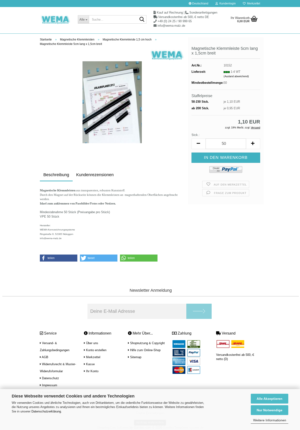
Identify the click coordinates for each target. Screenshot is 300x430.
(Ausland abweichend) (236, 76)
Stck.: (195, 135)
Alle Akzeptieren (269, 399)
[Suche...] (142, 19)
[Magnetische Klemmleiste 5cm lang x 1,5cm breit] (112, 102)
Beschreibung (56, 174)
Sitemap (135, 357)
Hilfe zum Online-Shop (145, 350)
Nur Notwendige (269, 410)
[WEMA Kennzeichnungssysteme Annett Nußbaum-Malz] (55, 20)
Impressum (49, 385)
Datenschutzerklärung (46, 411)
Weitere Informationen (269, 420)
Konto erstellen (95, 350)
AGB (44, 357)
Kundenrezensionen (95, 174)
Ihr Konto (91, 371)
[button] (198, 3)
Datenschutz (50, 378)
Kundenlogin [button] (227, 3)
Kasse (90, 364)
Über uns (91, 343)
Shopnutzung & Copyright (147, 343)
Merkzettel (253, 3)
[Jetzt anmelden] (199, 311)
